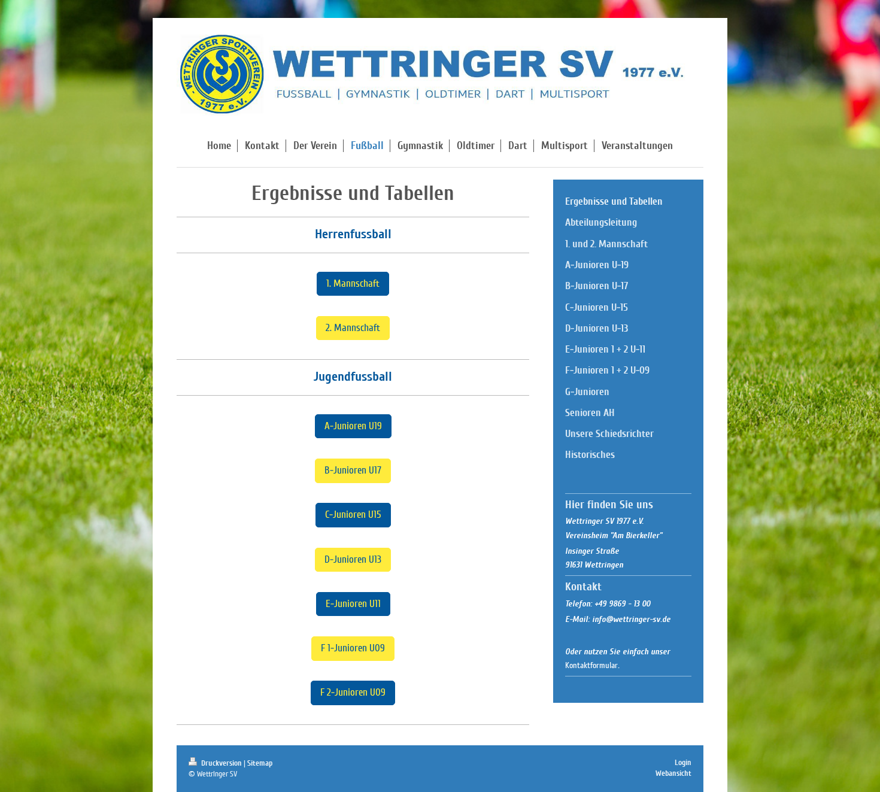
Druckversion (221, 763)
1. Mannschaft (353, 283)
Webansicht (673, 773)
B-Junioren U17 (352, 470)
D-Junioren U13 (352, 559)
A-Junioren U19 (353, 426)
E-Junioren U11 (353, 603)
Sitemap (259, 763)
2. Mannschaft (353, 327)
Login (683, 762)
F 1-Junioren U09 (353, 648)
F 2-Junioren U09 (353, 692)
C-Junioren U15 (353, 514)
